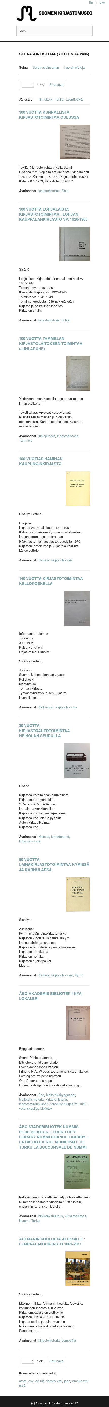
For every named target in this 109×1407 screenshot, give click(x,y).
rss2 (22, 1385)
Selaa (23, 67)
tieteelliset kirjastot (63, 1103)
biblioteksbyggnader (60, 1094)
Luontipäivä (74, 99)
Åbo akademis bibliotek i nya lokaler (50, 996)
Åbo (41, 1094)
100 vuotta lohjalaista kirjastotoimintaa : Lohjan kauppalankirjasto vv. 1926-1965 (53, 214)
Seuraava (56, 84)
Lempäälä (69, 1340)
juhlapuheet (46, 435)
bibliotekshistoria (31, 1099)
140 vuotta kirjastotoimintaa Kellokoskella (51, 581)
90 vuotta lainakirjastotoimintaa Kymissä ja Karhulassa (54, 864)
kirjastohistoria (49, 190)
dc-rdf (39, 1380)
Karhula (43, 974)
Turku (83, 1103)
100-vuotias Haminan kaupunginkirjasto (41, 461)
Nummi (24, 1220)
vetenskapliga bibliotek (35, 1108)
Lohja (65, 320)
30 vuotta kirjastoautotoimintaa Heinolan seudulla (44, 730)
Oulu (65, 190)
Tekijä (59, 99)
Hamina (43, 560)
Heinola (43, 836)
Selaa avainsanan (46, 67)
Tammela (25, 440)
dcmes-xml (54, 1380)
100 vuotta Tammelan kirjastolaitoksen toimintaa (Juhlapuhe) (50, 343)
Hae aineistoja (74, 67)
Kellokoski (45, 707)
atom (22, 1380)
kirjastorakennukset (33, 1103)
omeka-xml (80, 1380)
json (67, 1380)
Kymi (78, 974)
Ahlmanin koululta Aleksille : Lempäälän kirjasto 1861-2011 (52, 1241)
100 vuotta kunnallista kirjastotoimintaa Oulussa (49, 114)
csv (30, 1380)
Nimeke (44, 99)
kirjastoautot (60, 836)
